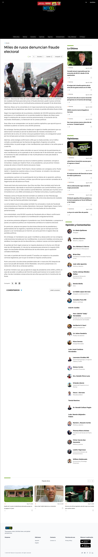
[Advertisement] (49, 23)
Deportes (50, 36)
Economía (33, 36)
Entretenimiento (60, 36)
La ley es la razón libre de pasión (77, 212)
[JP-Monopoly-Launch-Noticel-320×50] (49, 3)
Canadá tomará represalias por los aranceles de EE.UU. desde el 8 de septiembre (78, 73)
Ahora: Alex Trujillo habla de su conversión (14, 506)
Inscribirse (92, 2)
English (37, 542)
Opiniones (41, 36)
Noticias (25, 36)
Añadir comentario (55, 290)
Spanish (37, 540)
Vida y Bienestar (72, 36)
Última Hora (16, 36)
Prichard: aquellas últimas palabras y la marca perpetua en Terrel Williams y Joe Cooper (79, 200)
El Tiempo (82, 36)
